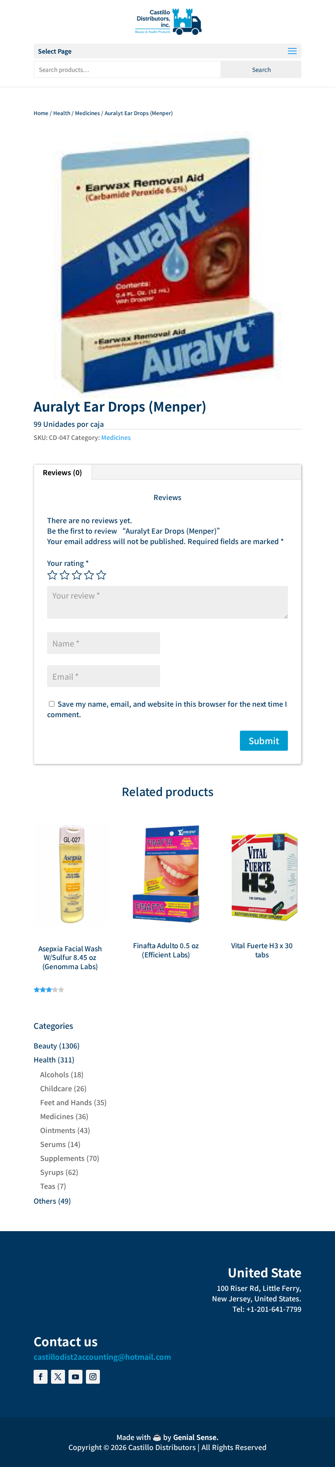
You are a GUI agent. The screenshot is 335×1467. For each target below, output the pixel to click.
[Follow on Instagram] (93, 1377)
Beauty (45, 1045)
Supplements (62, 1158)
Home (41, 112)
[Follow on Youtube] (75, 1377)
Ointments (57, 1130)
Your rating (68, 563)
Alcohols (54, 1074)
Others (45, 1200)
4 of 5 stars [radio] (89, 575)
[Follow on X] (58, 1377)
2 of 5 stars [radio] (64, 575)
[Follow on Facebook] (41, 1377)
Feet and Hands (66, 1102)
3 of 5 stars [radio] (77, 575)
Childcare (56, 1088)
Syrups (52, 1172)
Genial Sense (194, 1437)
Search (261, 69)
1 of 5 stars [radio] (52, 575)
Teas (47, 1186)
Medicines (87, 112)
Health (61, 112)
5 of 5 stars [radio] (101, 575)
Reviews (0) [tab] (62, 472)
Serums (53, 1144)
